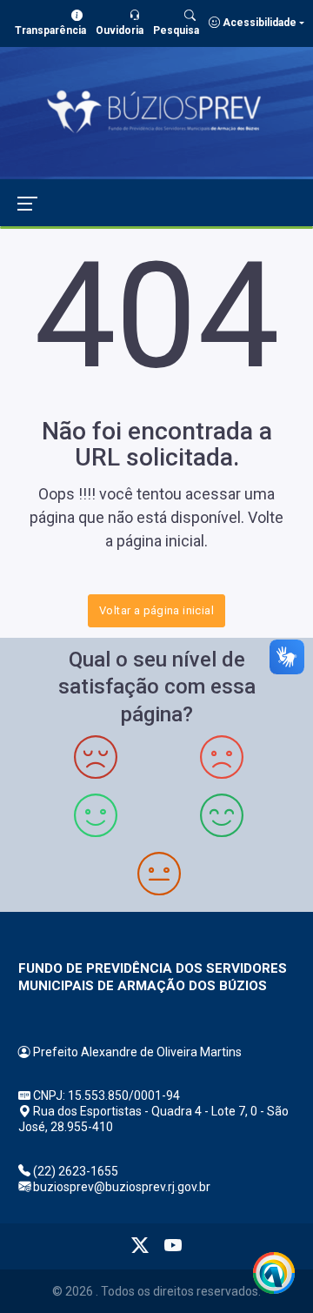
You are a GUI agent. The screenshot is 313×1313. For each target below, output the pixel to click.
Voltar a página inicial (156, 610)
